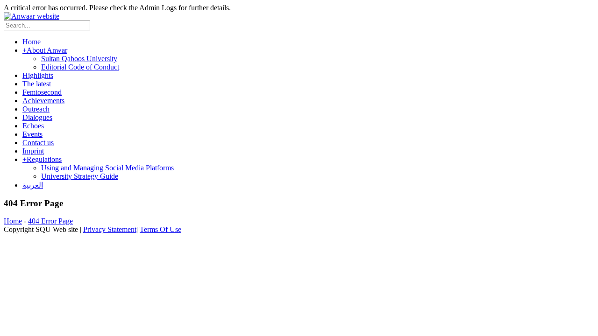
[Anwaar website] (31, 16)
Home (13, 221)
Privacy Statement (109, 229)
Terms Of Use (160, 229)
